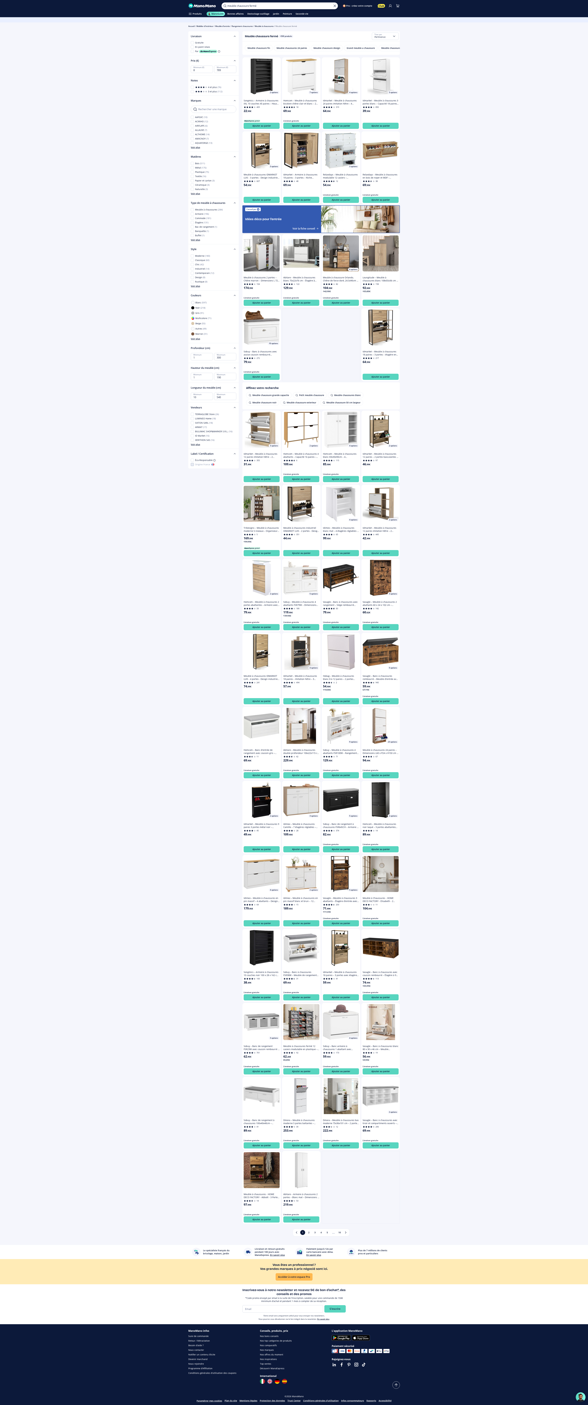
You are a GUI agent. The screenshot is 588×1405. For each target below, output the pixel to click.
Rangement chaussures (242, 26)
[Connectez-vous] (390, 5)
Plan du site (231, 1400)
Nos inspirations (268, 1359)
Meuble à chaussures (264, 26)
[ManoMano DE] (277, 1381)
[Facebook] (341, 1364)
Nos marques (267, 1349)
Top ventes (265, 1363)
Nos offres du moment (271, 1354)
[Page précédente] (296, 1232)
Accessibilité (385, 1400)
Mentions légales (248, 1400)
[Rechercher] (225, 6)
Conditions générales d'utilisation (321, 1400)
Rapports (371, 1400)
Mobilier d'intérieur (204, 26)
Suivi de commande (198, 1336)
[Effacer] (335, 6)
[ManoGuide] (581, 1397)
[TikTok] (363, 1364)
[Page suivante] (345, 1232)
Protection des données (272, 1400)
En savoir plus (323, 1319)
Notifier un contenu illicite (201, 1354)
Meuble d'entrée (222, 26)
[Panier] (397, 5)
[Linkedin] (334, 1364)
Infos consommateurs (352, 1400)
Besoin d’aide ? (196, 1345)
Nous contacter (196, 1349)
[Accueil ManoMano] (202, 5)
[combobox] (385, 36)
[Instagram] (356, 1364)
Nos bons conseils (269, 1336)
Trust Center (294, 1400)
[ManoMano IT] (262, 1381)
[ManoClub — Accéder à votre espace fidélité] (381, 5)
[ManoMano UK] (269, 1381)
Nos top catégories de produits (276, 1340)
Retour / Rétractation (199, 1340)
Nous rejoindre (196, 1363)
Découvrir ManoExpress (272, 1368)
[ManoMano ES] (284, 1381)
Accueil (191, 26)
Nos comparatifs (268, 1345)
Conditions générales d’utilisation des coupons (212, 1373)
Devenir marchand (198, 1359)
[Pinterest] (348, 1364)
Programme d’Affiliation (200, 1368)
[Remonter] (396, 1385)
